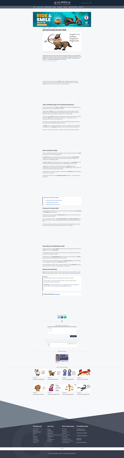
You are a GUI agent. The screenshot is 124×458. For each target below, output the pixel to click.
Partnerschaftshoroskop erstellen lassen (54, 200)
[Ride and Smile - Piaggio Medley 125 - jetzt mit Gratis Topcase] (62, 19)
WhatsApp (65, 317)
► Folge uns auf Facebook (82, 432)
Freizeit (54, 7)
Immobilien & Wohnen (72, 7)
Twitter (59, 317)
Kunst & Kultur (40, 7)
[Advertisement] (62, 70)
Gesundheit (59, 7)
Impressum (79, 438)
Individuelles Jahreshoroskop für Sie (53, 204)
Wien (34, 7)
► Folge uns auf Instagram (82, 435)
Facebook (62, 317)
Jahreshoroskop (56, 294)
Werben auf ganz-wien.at (82, 442)
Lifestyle (65, 7)
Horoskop (55, 27)
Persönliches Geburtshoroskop (52, 202)
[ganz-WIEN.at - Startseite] (62, 3)
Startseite (44, 27)
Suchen (90, 2)
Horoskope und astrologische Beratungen (63, 285)
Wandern (44, 257)
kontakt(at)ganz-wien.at (81, 430)
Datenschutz (79, 439)
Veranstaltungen (48, 7)
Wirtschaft (81, 7)
